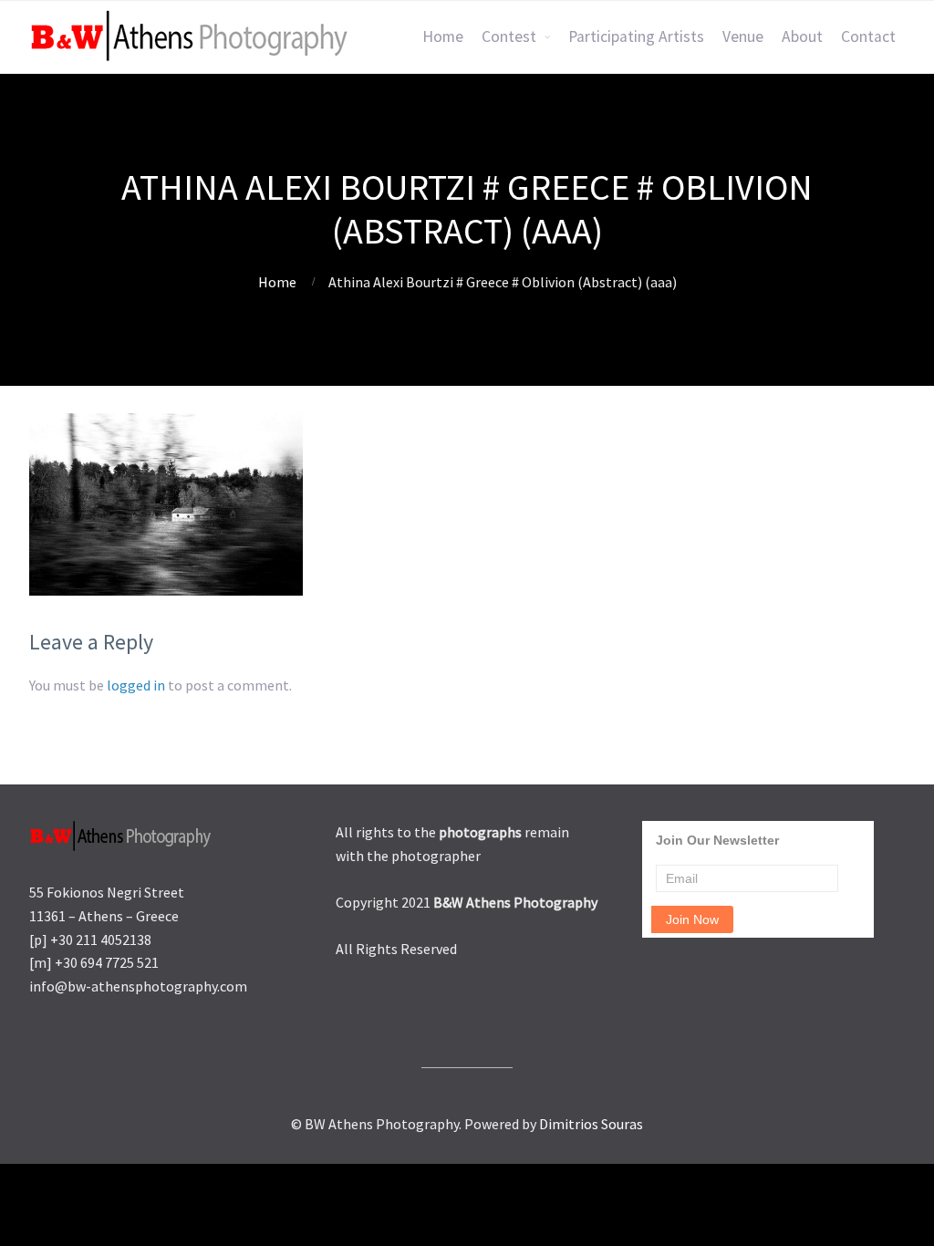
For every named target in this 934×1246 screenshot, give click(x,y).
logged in (136, 685)
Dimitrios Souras (591, 1124)
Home (442, 36)
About (802, 36)
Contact (868, 36)
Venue (742, 36)
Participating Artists (636, 36)
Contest (509, 36)
